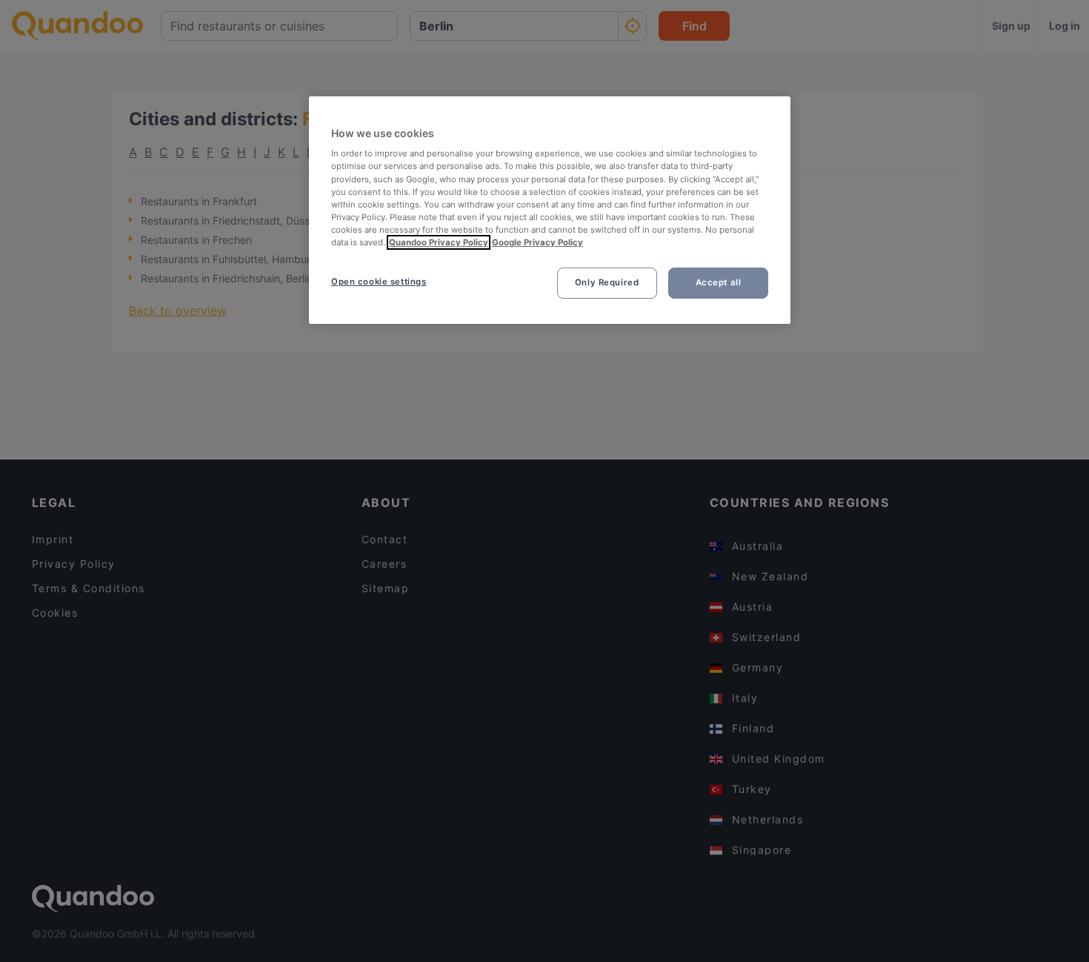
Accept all (719, 282)
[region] (549, 210)
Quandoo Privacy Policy (438, 242)
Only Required (607, 282)
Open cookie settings (378, 281)
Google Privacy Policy (537, 242)
